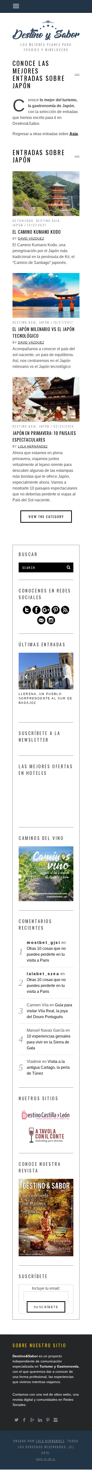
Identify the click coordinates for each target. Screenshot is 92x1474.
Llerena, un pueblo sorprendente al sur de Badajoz (46, 698)
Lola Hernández (33, 446)
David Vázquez (31, 238)
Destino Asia (48, 220)
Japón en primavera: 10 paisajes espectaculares (44, 436)
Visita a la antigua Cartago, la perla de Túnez (48, 1067)
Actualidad (23, 220)
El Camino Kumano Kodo (37, 232)
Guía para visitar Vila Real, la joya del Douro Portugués (49, 1011)
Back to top (44, 1459)
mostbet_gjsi (43, 942)
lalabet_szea (43, 974)
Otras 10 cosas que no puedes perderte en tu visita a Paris (46, 954)
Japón (18, 225)
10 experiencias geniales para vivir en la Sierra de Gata (48, 1042)
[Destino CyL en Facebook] (36, 613)
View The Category (46, 516)
